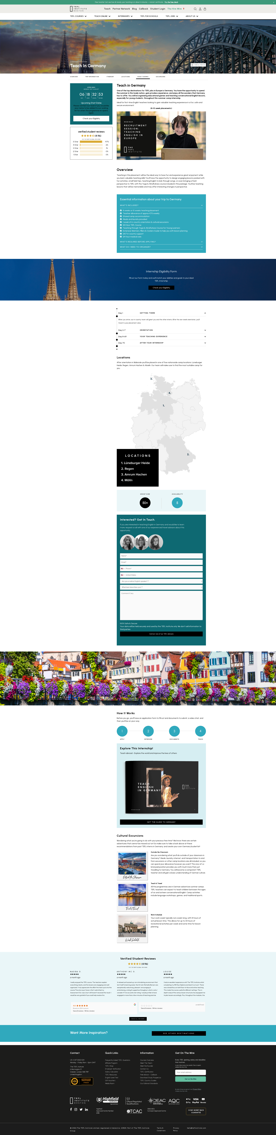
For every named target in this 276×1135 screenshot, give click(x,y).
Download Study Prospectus (150, 1078)
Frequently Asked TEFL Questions (117, 1060)
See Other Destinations (179, 1033)
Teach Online (100, 16)
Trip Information (92, 76)
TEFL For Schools (149, 16)
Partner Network (121, 8)
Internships (124, 16)
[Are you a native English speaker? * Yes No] (161, 581)
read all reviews (138, 1019)
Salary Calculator (111, 1072)
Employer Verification (113, 1069)
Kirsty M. (169, 972)
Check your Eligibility (91, 118)
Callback (143, 8)
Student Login (157, 8)
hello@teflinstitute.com (196, 1128)
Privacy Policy (197, 1089)
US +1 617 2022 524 (77, 1060)
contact (83, 105)
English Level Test (111, 1078)
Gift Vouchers (110, 1080)
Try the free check (171, 2)
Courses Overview (147, 1060)
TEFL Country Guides (148, 1080)
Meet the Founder (146, 1066)
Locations (125, 76)
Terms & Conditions (161, 1129)
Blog (134, 8)
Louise (121, 972)
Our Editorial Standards (149, 1083)
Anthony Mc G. (79, 972)
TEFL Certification (146, 1072)
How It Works (142, 76)
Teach (107, 8)
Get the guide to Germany (161, 822)
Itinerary (110, 76)
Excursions (160, 76)
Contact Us (144, 1069)
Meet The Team (146, 1063)
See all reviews (78, 1011)
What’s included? (129, 205)
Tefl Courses (77, 16)
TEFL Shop (109, 1066)
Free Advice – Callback (148, 1075)
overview (74, 76)
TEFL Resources (111, 1075)
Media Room (109, 1083)
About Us (190, 16)
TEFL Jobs (170, 16)
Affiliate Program (111, 1063)
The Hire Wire (174, 8)
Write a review (89, 1011)
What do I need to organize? (135, 247)
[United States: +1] (122, 568)
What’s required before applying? (138, 242)
